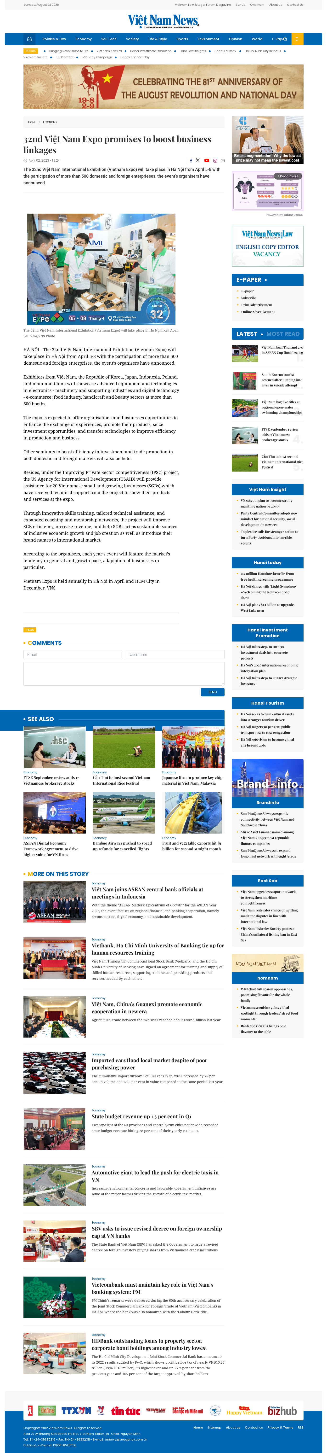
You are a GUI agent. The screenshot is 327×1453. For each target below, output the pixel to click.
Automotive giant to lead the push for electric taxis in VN (155, 1176)
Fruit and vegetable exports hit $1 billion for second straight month (191, 845)
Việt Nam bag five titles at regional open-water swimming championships (282, 407)
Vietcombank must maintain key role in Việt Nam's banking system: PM (152, 1288)
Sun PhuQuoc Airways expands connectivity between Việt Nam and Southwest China (267, 819)
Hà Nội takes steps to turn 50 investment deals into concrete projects (264, 652)
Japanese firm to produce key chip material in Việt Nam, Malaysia (192, 780)
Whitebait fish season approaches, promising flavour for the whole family (267, 995)
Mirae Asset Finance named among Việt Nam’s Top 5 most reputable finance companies (267, 838)
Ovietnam (257, 5)
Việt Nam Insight (35, 57)
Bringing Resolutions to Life (68, 51)
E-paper (249, 279)
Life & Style (157, 39)
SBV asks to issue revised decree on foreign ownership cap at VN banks (157, 1232)
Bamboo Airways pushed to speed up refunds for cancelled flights (122, 845)
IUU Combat (64, 57)
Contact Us (295, 5)
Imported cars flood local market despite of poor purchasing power (149, 1063)
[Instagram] (215, 161)
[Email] (223, 160)
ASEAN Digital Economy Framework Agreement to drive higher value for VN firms (50, 848)
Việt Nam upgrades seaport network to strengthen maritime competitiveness (268, 897)
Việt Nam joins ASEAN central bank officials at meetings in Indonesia (147, 893)
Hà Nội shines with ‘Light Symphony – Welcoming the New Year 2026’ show (269, 592)
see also (41, 719)
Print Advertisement (256, 305)
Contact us (254, 1427)
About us (233, 1427)
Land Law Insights (193, 51)
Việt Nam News (163, 21)
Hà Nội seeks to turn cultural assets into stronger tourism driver (267, 717)
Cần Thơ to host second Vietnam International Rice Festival (121, 780)
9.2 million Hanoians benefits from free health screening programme (267, 576)
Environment (208, 39)
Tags (30, 630)
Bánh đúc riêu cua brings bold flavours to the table (263, 1029)
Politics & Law (54, 39)
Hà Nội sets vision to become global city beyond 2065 (267, 742)
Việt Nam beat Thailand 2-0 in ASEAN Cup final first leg (282, 350)
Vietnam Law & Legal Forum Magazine (203, 5)
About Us (275, 5)
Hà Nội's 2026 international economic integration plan (269, 668)
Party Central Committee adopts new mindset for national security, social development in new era (269, 519)
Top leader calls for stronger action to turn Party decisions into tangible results (269, 537)
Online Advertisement (258, 311)
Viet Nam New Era (109, 51)
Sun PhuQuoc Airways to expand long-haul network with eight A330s (268, 853)
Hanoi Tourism (225, 51)
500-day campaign (97, 57)
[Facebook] (191, 160)
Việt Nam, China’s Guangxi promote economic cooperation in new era (147, 1007)
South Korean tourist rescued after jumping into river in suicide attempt (282, 379)
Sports (182, 39)
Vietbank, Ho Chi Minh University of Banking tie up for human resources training (158, 949)
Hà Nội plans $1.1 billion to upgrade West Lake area (267, 607)
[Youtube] (207, 161)
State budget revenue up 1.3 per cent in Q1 (141, 1116)
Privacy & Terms (280, 1427)
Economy (84, 39)
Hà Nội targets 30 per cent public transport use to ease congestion (266, 729)
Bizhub (240, 5)
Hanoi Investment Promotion (150, 51)
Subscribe (248, 298)
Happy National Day (135, 57)
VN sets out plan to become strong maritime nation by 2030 (267, 503)
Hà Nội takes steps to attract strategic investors (269, 681)
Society (132, 39)
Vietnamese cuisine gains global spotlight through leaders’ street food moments (269, 1013)
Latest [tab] (247, 334)
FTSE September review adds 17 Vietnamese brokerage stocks (51, 780)
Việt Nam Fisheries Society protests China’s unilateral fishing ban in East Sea (269, 934)
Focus (31, 51)
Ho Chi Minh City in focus (263, 51)
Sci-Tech (109, 39)
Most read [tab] (283, 334)
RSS (301, 1427)
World (257, 39)
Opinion (235, 39)
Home (32, 122)
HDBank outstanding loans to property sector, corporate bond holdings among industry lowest (149, 1344)
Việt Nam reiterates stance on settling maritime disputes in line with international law (269, 916)
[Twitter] (198, 160)
